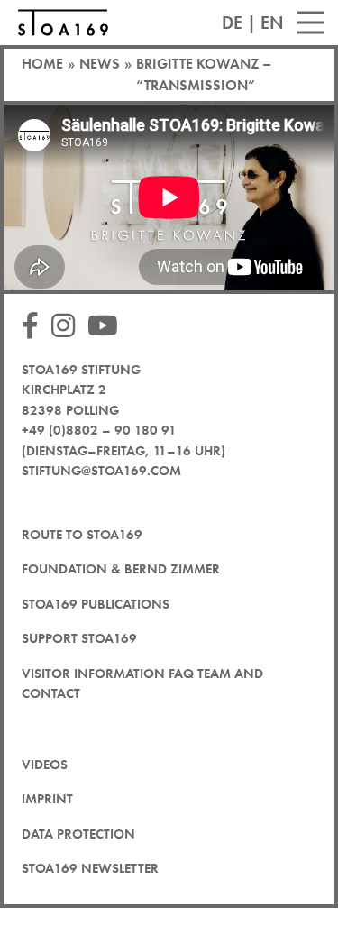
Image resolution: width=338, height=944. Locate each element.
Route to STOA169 (82, 535)
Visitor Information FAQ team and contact (142, 683)
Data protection (78, 834)
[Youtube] (107, 327)
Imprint (47, 799)
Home (42, 63)
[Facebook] (35, 327)
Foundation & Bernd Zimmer (121, 569)
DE (232, 22)
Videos (45, 765)
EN (272, 22)
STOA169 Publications (95, 604)
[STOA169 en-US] (63, 22)
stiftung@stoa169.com (101, 471)
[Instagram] (67, 327)
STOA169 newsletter (90, 868)
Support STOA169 (79, 638)
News (99, 63)
